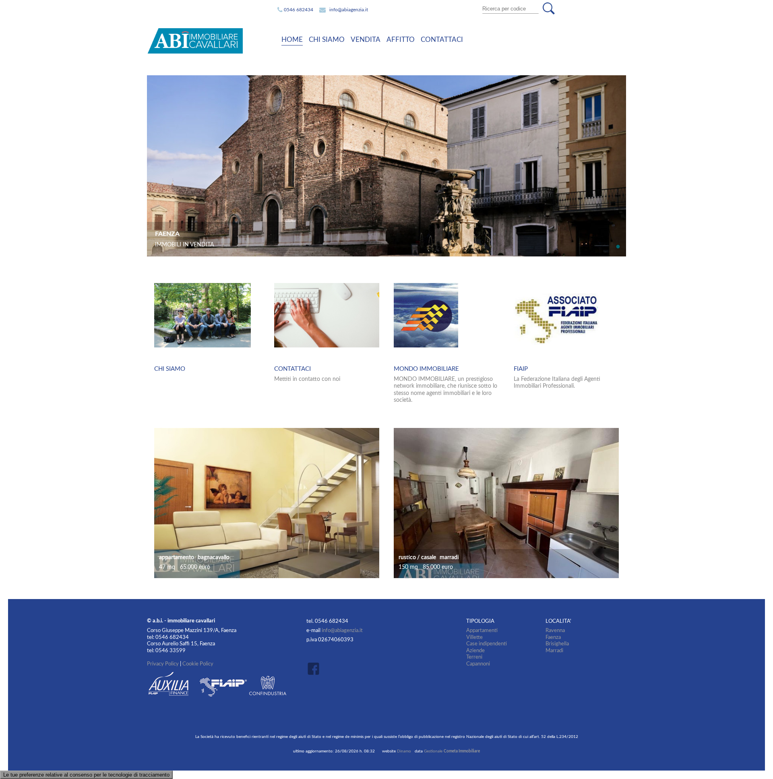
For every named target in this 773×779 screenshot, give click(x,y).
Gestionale (452, 751)
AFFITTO (400, 39)
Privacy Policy (163, 664)
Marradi (554, 650)
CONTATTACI (442, 39)
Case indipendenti (486, 644)
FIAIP (521, 369)
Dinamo (404, 751)
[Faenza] (388, 78)
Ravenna (555, 630)
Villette (474, 637)
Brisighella (557, 644)
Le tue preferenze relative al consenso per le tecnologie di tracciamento (86, 775)
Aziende (475, 650)
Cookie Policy (197, 664)
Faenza (553, 637)
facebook (315, 669)
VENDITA (365, 39)
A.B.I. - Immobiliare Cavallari (207, 41)
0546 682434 (298, 9)
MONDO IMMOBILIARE (426, 369)
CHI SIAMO (327, 39)
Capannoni (478, 664)
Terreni (474, 657)
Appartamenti (482, 630)
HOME (292, 39)
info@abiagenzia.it (348, 9)
